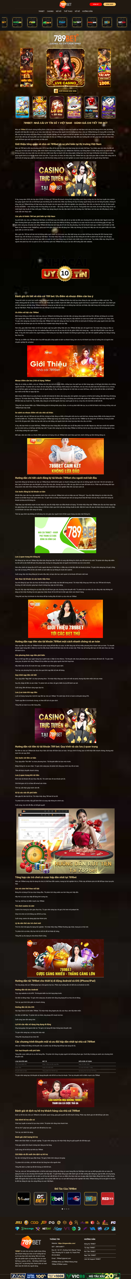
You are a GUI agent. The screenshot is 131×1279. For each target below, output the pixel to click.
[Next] (111, 1201)
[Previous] (19, 1201)
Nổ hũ (58, 11)
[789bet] (66, 4)
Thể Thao (68, 11)
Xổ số (77, 11)
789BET (41, 11)
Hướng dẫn (87, 11)
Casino (50, 11)
